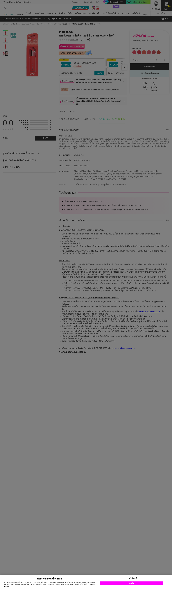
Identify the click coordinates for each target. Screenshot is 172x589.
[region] (86, 582)
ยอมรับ (132, 583)
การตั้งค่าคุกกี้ (131, 578)
